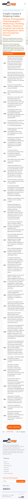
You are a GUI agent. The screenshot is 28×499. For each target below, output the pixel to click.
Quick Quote (6, 463)
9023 (5, 295)
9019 (5, 240)
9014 (5, 181)
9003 (5, 86)
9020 (5, 251)
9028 (5, 359)
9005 (5, 102)
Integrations (6, 469)
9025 (5, 317)
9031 (5, 399)
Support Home (6, 9)
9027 (5, 347)
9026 (5, 331)
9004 (5, 92)
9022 (5, 281)
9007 (5, 123)
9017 (5, 211)
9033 (5, 415)
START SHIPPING (14, 427)
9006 (5, 113)
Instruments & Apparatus (13, 10)
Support (5, 461)
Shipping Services (8, 465)
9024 (5, 306)
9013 (5, 171)
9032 (5, 407)
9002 (5, 77)
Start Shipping (21, 481)
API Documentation (8, 473)
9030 (5, 386)
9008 (5, 131)
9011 (5, 153)
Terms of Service (6, 496)
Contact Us (6, 467)
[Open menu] (25, 4)
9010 (5, 142)
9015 (5, 190)
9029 (5, 370)
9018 (5, 226)
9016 (5, 200)
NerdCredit (6, 471)
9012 (5, 161)
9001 (5, 63)
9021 (5, 265)
